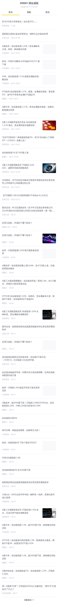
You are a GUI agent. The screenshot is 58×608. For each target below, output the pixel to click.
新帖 (29, 12)
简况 (47, 12)
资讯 (10, 12)
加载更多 (28, 600)
